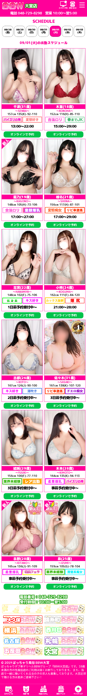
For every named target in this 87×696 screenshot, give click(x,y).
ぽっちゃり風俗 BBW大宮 (31, 662)
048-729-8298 (30, 13)
